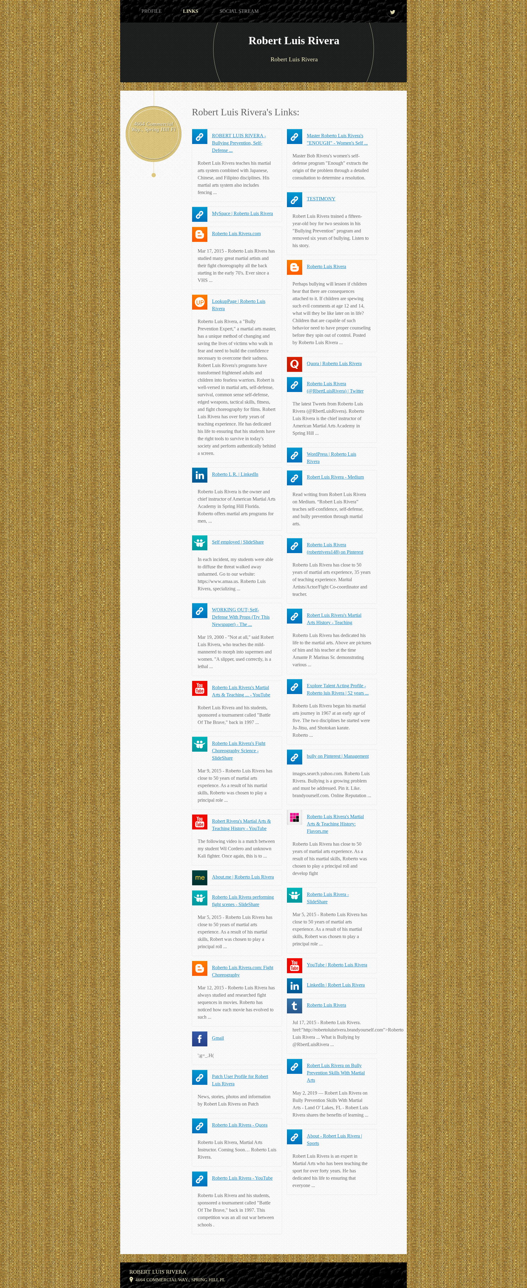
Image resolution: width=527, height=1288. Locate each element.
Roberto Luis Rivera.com (236, 233)
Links (190, 11)
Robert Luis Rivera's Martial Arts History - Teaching (334, 619)
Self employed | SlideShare (238, 542)
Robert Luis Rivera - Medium (335, 477)
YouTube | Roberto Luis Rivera (337, 964)
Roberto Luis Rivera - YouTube (242, 1178)
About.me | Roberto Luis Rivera (243, 877)
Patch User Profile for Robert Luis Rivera (240, 1080)
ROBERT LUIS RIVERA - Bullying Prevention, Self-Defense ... (239, 143)
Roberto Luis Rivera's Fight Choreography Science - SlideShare (238, 751)
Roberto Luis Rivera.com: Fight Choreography (242, 971)
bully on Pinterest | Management (338, 756)
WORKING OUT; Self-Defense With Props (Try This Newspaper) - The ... (241, 617)
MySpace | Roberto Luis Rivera (242, 213)
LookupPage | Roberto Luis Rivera (238, 305)
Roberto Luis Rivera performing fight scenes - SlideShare (243, 900)
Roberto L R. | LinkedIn (235, 474)
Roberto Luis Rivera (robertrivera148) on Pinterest (335, 548)
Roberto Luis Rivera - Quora (239, 1125)
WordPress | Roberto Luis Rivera (331, 458)
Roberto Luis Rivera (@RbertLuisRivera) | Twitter (335, 387)
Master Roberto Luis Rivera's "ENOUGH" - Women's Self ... (337, 139)
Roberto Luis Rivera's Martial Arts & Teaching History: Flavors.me (335, 824)
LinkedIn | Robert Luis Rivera (336, 985)
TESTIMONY (321, 198)
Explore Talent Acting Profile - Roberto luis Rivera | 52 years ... (338, 689)
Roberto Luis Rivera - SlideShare (328, 898)
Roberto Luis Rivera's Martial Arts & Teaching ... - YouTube (241, 691)
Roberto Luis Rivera (326, 266)
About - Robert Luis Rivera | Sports (334, 1139)
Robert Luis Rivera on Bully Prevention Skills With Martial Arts (336, 1073)
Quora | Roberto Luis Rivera (334, 363)
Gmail (218, 1038)
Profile (152, 11)
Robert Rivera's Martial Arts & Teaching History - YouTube (241, 824)
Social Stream (239, 11)
